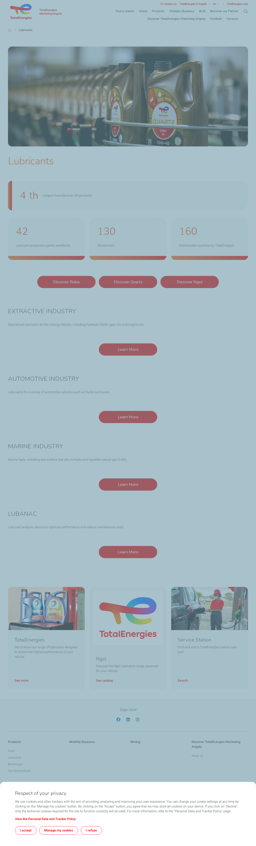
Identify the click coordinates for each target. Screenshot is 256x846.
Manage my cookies (58, 830)
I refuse (91, 830)
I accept (25, 830)
